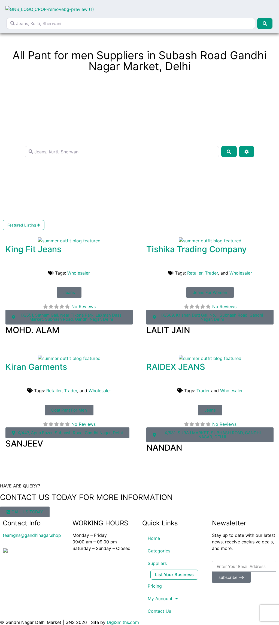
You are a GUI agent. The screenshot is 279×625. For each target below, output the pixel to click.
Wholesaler (78, 273)
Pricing (155, 586)
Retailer (194, 273)
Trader (211, 273)
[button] (269, 9)
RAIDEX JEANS (175, 367)
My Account (160, 598)
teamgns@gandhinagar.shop (32, 535)
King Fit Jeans (33, 249)
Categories (159, 550)
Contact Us (159, 611)
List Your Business (174, 574)
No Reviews (83, 306)
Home (154, 538)
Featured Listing (22, 225)
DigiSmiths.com (123, 622)
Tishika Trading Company (196, 249)
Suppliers (157, 563)
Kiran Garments (36, 367)
